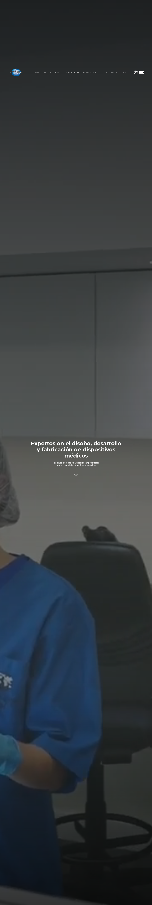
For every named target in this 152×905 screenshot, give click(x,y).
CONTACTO (124, 72)
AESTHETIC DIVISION (72, 72)
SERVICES (58, 72)
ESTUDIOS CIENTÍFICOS (109, 72)
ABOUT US (47, 72)
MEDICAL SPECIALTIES (90, 72)
